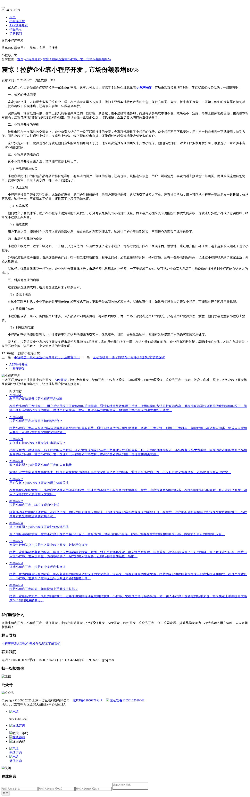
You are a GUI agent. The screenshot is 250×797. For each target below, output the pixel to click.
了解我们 (15, 33)
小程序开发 (17, 21)
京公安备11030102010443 (126, 700)
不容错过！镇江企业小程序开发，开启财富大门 (47, 357)
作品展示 (15, 29)
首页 (12, 17)
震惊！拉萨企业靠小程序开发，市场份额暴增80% (77, 59)
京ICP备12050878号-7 (87, 700)
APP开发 (61, 380)
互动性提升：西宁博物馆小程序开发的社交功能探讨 (129, 357)
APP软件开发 (18, 25)
